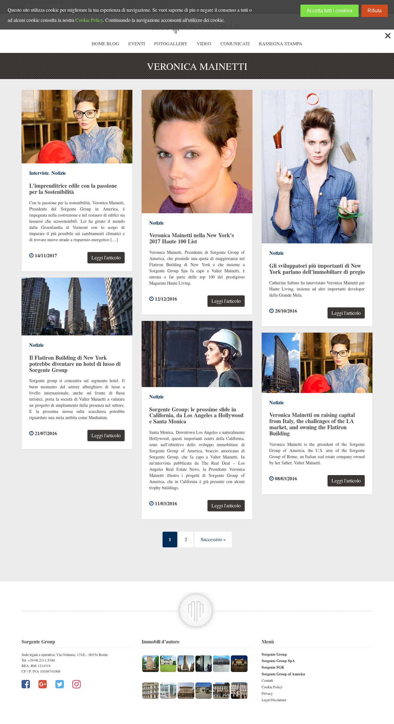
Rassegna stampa (280, 43)
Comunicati (235, 43)
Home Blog (105, 43)
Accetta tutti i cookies (329, 10)
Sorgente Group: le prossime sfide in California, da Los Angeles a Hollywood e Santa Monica (196, 415)
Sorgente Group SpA (278, 660)
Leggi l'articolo (106, 257)
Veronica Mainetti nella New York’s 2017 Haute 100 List (191, 238)
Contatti (267, 680)
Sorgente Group (274, 654)
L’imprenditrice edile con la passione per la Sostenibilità (73, 189)
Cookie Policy (272, 686)
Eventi (136, 43)
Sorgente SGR (273, 667)
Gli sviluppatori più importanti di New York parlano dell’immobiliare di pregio (317, 269)
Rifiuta (375, 10)
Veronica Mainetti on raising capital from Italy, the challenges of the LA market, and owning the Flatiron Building (312, 424)
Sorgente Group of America (283, 674)
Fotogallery (170, 43)
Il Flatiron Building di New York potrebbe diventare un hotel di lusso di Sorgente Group (75, 364)
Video (204, 43)
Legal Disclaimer (274, 699)
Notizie (58, 172)
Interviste (39, 172)
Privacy (267, 693)
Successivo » (213, 539)
